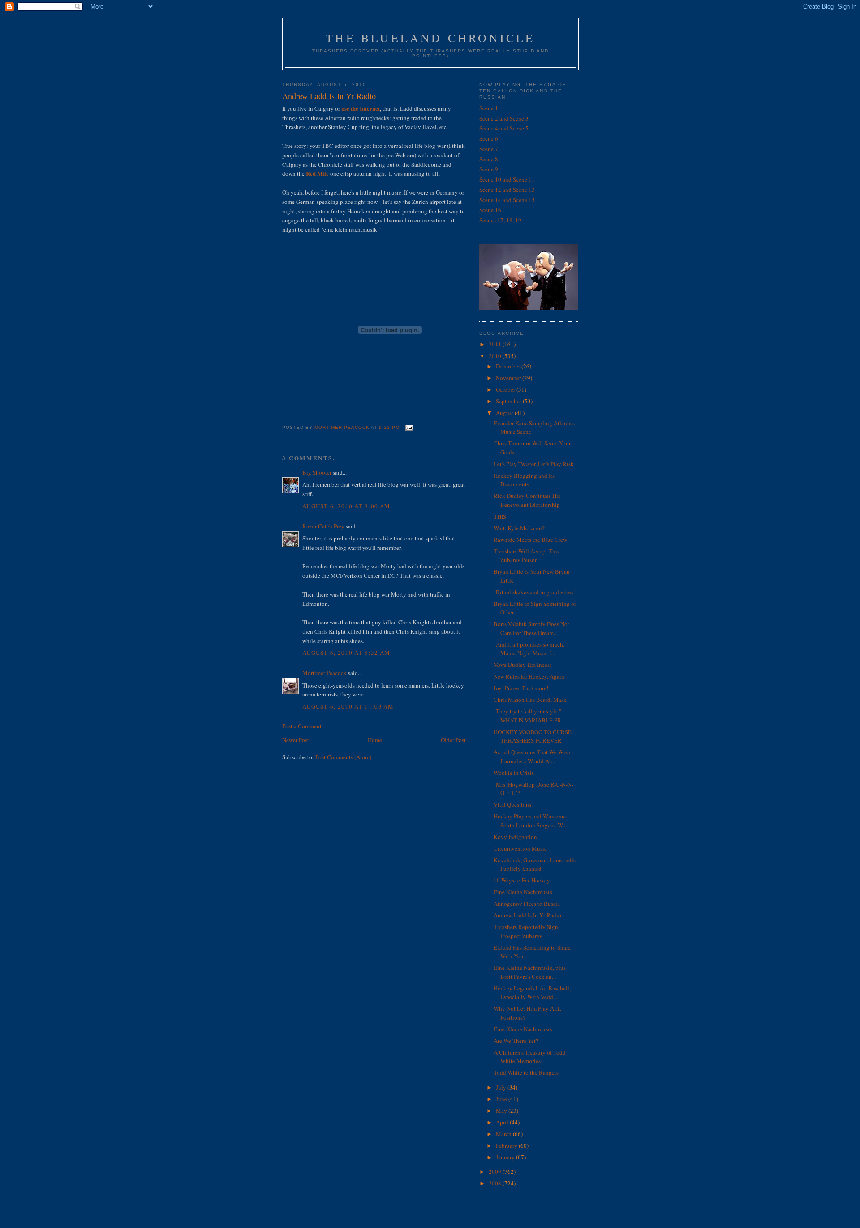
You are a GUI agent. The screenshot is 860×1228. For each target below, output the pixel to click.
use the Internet (360, 108)
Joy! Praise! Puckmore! (521, 688)
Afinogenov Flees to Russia (527, 903)
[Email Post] (409, 427)
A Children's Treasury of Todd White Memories (530, 1056)
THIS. (500, 516)
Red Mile (317, 173)
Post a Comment (302, 726)
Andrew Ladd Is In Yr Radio (527, 915)
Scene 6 (488, 138)
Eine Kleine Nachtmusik (523, 892)
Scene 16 (490, 210)
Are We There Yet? (516, 1041)
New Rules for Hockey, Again (529, 676)
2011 (496, 344)
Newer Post (295, 740)
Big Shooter (316, 472)
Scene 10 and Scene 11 (507, 179)
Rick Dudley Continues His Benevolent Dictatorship (527, 500)
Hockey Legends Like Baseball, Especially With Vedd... (532, 992)
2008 (496, 1183)
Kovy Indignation (515, 837)
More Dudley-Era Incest (522, 665)
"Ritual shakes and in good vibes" (535, 592)
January (506, 1157)
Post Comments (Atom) (343, 757)
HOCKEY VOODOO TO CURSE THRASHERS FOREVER (533, 736)
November (509, 378)
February (507, 1146)
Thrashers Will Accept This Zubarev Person (526, 555)
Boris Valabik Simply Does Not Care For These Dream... (531, 628)
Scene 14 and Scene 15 (507, 200)
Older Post (453, 740)
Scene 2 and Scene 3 (504, 118)
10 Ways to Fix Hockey (522, 880)
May (502, 1111)
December (508, 366)
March (504, 1134)
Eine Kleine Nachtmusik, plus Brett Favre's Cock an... (530, 972)
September (509, 401)
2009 (496, 1171)
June (502, 1099)
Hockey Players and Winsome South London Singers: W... (530, 820)
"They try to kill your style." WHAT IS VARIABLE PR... (529, 715)
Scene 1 (488, 108)
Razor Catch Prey (323, 526)
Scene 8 (488, 159)
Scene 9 (488, 169)
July (501, 1087)
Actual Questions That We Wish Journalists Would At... (532, 756)
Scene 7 (488, 149)
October (506, 389)
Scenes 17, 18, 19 (500, 220)
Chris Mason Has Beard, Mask (530, 700)
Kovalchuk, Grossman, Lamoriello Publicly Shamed (535, 864)
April (503, 1122)
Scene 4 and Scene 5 (504, 128)
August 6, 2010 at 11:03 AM (348, 706)
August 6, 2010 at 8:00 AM (346, 506)
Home (375, 740)
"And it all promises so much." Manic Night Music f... (530, 648)
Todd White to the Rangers (526, 1072)
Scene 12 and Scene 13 (507, 190)
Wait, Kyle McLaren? (519, 528)
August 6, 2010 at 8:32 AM (346, 653)
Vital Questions (512, 804)
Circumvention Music (520, 848)
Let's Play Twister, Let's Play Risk (534, 464)
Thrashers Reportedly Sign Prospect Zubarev (526, 931)
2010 (496, 356)
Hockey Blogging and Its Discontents (524, 480)
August (505, 413)
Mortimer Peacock (324, 673)
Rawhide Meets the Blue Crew (530, 540)
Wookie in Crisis (514, 773)
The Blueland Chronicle (430, 37)
